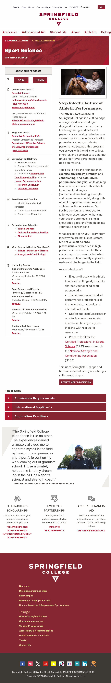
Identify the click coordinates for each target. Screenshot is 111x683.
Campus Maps (43, 7)
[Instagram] (30, 663)
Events (16, 7)
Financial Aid (24, 236)
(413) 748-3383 (20, 103)
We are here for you (90, 530)
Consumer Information (31, 621)
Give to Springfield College (33, 616)
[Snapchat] (53, 663)
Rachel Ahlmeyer (20, 93)
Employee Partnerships (53, 528)
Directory (24, 586)
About (75, 32)
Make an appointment (23, 107)
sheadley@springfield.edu (25, 146)
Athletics (90, 32)
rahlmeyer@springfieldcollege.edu (29, 100)
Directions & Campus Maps (33, 591)
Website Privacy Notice (31, 626)
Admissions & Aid (33, 32)
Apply (21, 79)
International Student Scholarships (17, 535)
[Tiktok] (61, 663)
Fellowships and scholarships (33, 232)
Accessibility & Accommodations (36, 630)
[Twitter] (38, 663)
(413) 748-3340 (20, 150)
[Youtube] (45, 663)
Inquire (40, 79)
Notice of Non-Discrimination (34, 635)
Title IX (22, 640)
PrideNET (74, 7)
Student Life (58, 32)
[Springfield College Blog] (93, 663)
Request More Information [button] (76, 382)
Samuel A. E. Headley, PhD (25, 136)
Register (16, 283)
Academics (9, 32)
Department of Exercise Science (28, 143)
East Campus (26, 595)
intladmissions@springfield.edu (28, 120)
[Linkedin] (84, 663)
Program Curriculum (28, 184)
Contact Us (25, 645)
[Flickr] (69, 663)
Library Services (60, 7)
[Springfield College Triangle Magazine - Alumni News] (24, 609)
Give (24, 7)
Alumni (31, 7)
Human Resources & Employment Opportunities (44, 605)
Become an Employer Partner (34, 600)
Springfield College (17, 40)
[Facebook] (22, 663)
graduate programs (45, 40)
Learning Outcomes (28, 188)
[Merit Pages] (77, 663)
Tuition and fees (26, 228)
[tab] (55, 398)
